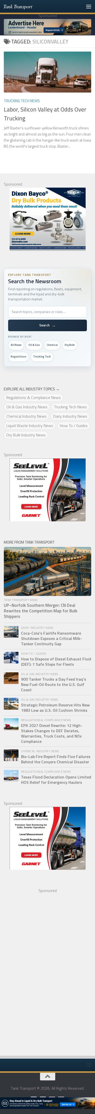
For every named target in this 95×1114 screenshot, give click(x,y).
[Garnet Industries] (47, 489)
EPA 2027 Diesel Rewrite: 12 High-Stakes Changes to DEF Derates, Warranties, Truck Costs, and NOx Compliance (51, 733)
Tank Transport (17, 6)
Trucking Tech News (22, 101)
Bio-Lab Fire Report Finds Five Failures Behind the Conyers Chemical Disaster (55, 759)
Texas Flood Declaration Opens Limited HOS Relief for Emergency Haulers (56, 779)
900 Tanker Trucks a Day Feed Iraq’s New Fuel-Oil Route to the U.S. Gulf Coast (53, 685)
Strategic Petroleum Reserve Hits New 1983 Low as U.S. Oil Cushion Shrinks (55, 707)
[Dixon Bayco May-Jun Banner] (47, 219)
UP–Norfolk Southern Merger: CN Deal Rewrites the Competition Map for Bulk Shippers (40, 611)
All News (16, 345)
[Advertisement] (42, 970)
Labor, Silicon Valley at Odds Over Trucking (45, 114)
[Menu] (88, 6)
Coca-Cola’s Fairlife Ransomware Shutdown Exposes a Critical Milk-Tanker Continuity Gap (51, 639)
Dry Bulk (70, 345)
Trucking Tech (42, 356)
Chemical (52, 345)
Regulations (18, 356)
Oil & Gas (34, 345)
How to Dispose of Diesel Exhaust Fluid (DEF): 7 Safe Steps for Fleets (56, 661)
